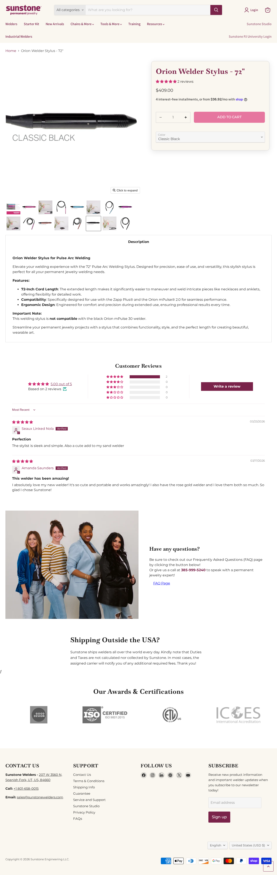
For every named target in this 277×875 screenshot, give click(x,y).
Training (134, 24)
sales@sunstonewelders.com (40, 797)
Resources (155, 24)
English (215, 845)
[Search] (216, 10)
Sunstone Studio (259, 24)
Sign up (219, 817)
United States (248, 845)
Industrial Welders (18, 36)
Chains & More (81, 24)
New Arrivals (55, 24)
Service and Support (89, 800)
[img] (22, 422)
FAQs (77, 819)
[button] (252, 10)
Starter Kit (31, 24)
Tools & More (110, 24)
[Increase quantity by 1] (185, 117)
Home (10, 51)
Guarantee (81, 793)
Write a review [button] (227, 386)
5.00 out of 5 (61, 384)
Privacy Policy (84, 812)
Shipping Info (84, 787)
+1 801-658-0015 (26, 788)
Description (138, 242)
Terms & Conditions (88, 781)
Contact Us (82, 775)
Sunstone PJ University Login (250, 36)
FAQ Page (161, 583)
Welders (11, 24)
